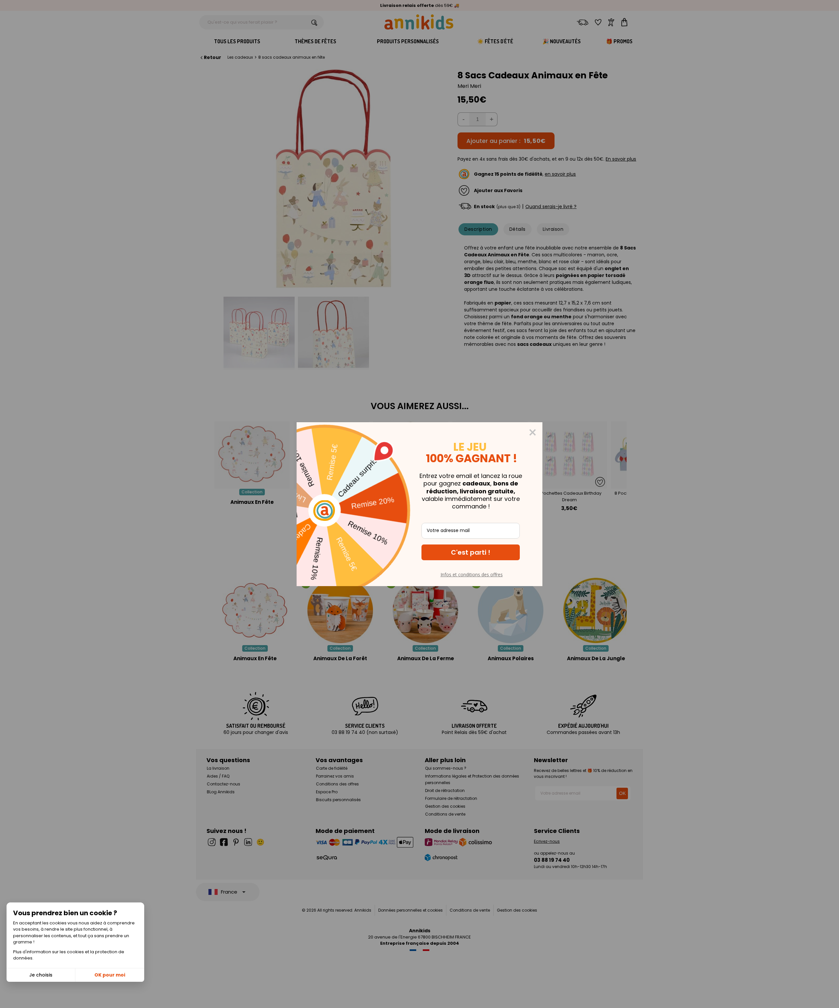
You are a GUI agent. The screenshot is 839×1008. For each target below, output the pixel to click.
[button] (470, 552)
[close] (532, 432)
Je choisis (40, 975)
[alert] (419, 504)
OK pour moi (109, 975)
